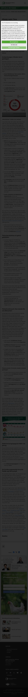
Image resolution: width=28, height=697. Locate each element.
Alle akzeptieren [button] (14, 42)
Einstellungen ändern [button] (14, 47)
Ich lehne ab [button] (14, 45)
